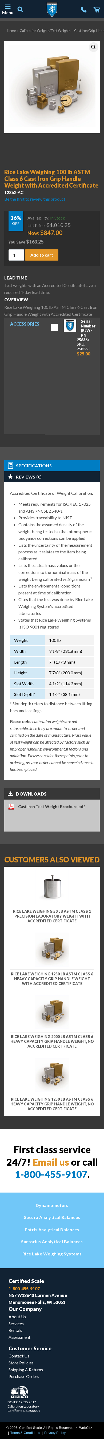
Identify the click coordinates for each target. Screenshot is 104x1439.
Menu (7, 12)
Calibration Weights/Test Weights (45, 31)
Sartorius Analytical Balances (52, 1241)
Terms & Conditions (25, 1433)
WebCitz (85, 1428)
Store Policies (21, 1362)
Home (11, 31)
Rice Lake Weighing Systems (52, 1253)
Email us (51, 1162)
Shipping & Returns (26, 1369)
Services (16, 1323)
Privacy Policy (55, 1433)
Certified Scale (26, 1281)
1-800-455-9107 (51, 1174)
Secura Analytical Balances (52, 1217)
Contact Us (19, 1355)
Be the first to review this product (34, 198)
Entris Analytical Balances (52, 1229)
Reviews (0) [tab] (29, 476)
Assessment (19, 1337)
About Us (17, 1316)
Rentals (15, 1330)
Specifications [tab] (34, 465)
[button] (93, 47)
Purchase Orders (24, 1376)
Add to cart (41, 254)
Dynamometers (52, 1205)
